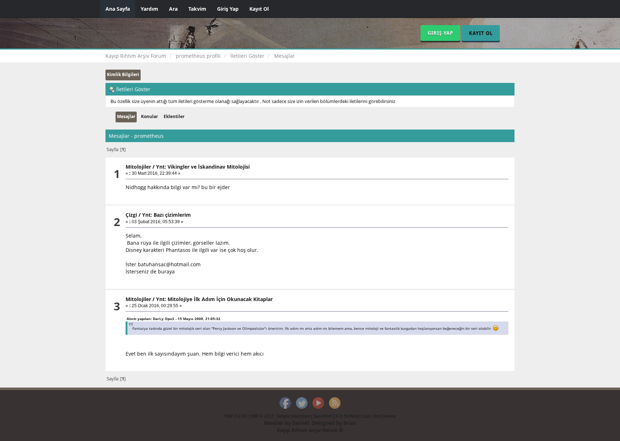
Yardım (149, 8)
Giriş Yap (228, 8)
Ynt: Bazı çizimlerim (166, 214)
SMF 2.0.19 (235, 416)
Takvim (197, 8)
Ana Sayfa (117, 8)
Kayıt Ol (259, 8)
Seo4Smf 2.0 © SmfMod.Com (341, 416)
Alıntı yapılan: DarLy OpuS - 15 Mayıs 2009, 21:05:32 (173, 318)
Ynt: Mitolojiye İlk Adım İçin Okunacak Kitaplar (214, 299)
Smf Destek (385, 416)
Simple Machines (293, 416)
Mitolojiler (138, 166)
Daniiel (300, 422)
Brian (349, 422)
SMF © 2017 (262, 416)
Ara (173, 8)
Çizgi (131, 214)
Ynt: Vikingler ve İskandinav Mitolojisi (203, 166)
